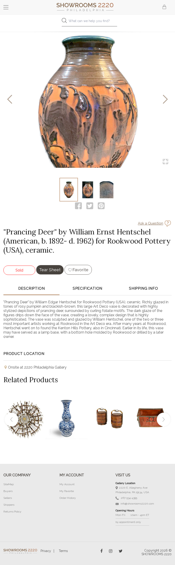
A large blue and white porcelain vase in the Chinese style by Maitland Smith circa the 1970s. (66, 408)
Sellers (7, 498)
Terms (63, 551)
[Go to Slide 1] (68, 189)
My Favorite (66, 491)
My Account (67, 484)
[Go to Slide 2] (87, 190)
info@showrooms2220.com (137, 503)
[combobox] (87, 22)
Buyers (8, 491)
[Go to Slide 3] (106, 190)
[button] (87, 99)
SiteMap (8, 484)
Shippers (8, 504)
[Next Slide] (165, 100)
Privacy (46, 551)
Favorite (80, 269)
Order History (67, 498)
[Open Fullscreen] (165, 161)
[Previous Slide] (9, 100)
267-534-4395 (128, 498)
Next (164, 419)
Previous (11, 419)
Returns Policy (12, 511)
